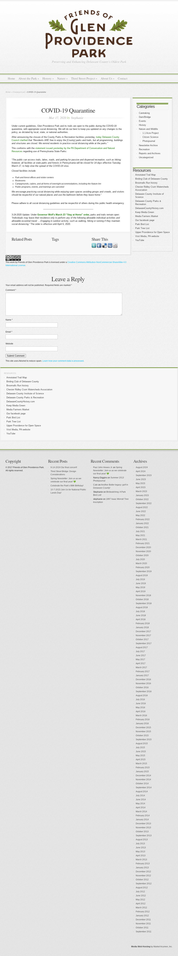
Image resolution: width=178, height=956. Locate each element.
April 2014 (140, 807)
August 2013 (142, 839)
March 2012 (141, 907)
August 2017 (142, 647)
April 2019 (140, 591)
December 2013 (143, 823)
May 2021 (140, 535)
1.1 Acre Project (151, 133)
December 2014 (143, 775)
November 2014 (143, 779)
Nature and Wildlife (148, 129)
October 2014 (142, 783)
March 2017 (141, 667)
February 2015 (143, 767)
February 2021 (143, 543)
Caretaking (144, 113)
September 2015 (144, 739)
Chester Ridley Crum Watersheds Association (29, 389)
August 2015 (142, 743)
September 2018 (144, 603)
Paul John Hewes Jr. (102, 467)
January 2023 (142, 495)
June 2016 (141, 703)
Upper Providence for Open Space (152, 232)
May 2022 (140, 515)
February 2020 (143, 567)
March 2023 (141, 491)
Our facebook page (144, 220)
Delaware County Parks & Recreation (25, 397)
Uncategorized (19, 91)
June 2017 (141, 655)
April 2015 (140, 759)
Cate (95, 485)
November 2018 (143, 595)
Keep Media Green (144, 212)
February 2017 (143, 671)
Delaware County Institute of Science (25, 393)
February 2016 (143, 719)
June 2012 (141, 895)
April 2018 (140, 619)
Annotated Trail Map (145, 174)
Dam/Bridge (145, 117)
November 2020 (143, 551)
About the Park (28, 78)
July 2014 (140, 795)
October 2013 (142, 831)
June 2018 (141, 615)
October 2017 (142, 639)
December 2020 (143, 547)
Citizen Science (150, 137)
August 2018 (142, 607)
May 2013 (140, 851)
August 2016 (142, 695)
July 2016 (140, 699)
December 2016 (143, 679)
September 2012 (144, 883)
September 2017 (144, 643)
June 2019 (141, 583)
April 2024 (140, 471)
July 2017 (140, 651)
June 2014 (141, 799)
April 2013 (140, 855)
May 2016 (140, 707)
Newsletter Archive (148, 145)
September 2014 (144, 787)
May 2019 (140, 587)
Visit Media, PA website (147, 236)
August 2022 (142, 507)
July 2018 (140, 611)
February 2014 (143, 815)
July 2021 (140, 531)
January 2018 (142, 627)
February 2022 (143, 519)
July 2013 (140, 843)
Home (11, 78)
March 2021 (141, 539)
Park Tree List (142, 228)
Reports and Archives (149, 153)
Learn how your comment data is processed (63, 361)
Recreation (144, 149)
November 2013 (143, 827)
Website (9, 343)
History (48, 78)
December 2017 (143, 631)
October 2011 (142, 927)
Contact (122, 78)
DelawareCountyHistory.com (149, 208)
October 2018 (142, 599)
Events (142, 121)
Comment (11, 290)
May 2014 (140, 803)
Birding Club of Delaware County (151, 178)
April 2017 (140, 663)
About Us (108, 78)
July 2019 (140, 579)
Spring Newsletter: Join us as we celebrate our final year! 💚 (110, 470)
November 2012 (143, 875)
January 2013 (142, 867)
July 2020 (140, 559)
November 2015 (143, 731)
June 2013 (141, 847)
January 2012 (142, 915)
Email (9, 332)
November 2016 (143, 683)
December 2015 (143, 727)
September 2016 (144, 691)
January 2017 (142, 675)
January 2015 (142, 771)
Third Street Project (84, 78)
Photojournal (149, 141)
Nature (62, 78)
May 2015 (140, 755)
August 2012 (142, 887)
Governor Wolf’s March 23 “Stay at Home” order (63, 214)
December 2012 (143, 871)
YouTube (139, 240)
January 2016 (142, 723)
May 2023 (140, 483)
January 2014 (142, 819)
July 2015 (140, 747)
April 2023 (140, 487)
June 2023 (141, 479)
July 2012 (140, 891)
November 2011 (143, 923)
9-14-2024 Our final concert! (64, 467)
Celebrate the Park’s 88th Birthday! (67, 485)
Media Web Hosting (140, 946)
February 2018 (143, 623)
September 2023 (144, 475)
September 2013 (144, 835)
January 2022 (142, 523)
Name (9, 320)
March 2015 (141, 763)
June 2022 (141, 511)
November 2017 (143, 635)
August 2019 (142, 575)
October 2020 (142, 555)
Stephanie (77, 118)
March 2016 (141, 715)
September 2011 (143, 931)
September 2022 (144, 503)
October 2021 (142, 527)
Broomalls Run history (146, 182)
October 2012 (142, 879)
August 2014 (142, 791)
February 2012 (143, 911)
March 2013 (141, 859)
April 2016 (140, 711)
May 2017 (140, 659)
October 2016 (142, 687)
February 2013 (143, 863)
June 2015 (141, 751)
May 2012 (140, 899)
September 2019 (144, 571)
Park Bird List (142, 224)
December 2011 (143, 919)
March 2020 (141, 563)
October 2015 (142, 735)
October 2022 (142, 499)
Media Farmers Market (146, 216)
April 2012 (140, 903)
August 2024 (142, 467)
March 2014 (141, 811)
